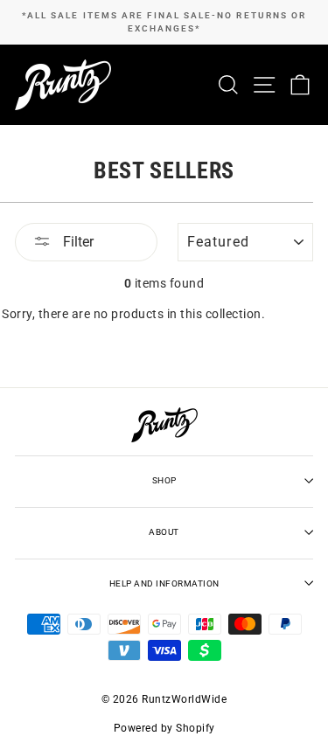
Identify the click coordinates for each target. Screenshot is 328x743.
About (164, 532)
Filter (76, 241)
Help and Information (164, 583)
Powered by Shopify (164, 728)
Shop (164, 480)
